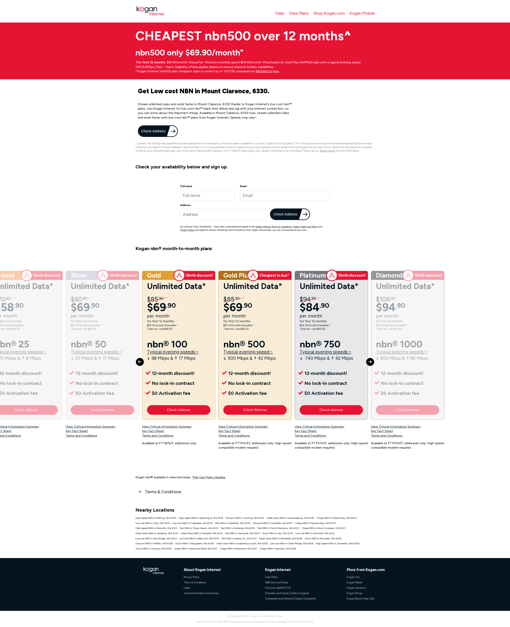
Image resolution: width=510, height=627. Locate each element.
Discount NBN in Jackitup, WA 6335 (245, 518)
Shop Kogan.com (329, 13)
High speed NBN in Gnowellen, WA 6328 (337, 543)
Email (243, 186)
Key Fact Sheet (77, 431)
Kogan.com (353, 577)
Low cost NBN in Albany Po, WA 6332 (199, 538)
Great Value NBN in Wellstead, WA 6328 (280, 538)
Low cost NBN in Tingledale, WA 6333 (193, 523)
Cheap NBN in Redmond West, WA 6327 (195, 548)
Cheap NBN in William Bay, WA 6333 (337, 518)
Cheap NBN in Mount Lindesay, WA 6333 (323, 528)
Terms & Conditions (163, 491)
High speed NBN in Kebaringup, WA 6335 (201, 518)
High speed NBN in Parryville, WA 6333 (156, 528)
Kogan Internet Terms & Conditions (274, 226)
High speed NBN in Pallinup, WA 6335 (155, 518)
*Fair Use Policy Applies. (209, 477)
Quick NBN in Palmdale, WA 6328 (323, 538)
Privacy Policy (187, 230)
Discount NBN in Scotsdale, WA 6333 (272, 523)
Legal (187, 587)
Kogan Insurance (356, 587)
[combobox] (222, 214)
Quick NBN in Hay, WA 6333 (277, 533)
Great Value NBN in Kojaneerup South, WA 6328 (242, 543)
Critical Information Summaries (201, 593)
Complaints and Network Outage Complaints (290, 598)
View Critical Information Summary (90, 426)
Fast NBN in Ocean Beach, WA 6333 (199, 528)
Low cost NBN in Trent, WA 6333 (152, 523)
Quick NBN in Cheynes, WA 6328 (153, 548)
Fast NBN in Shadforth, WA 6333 (232, 523)
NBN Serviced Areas (276, 582)
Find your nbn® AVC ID (278, 587)
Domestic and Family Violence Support (287, 593)
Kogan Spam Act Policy (305, 226)
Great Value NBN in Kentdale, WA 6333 (202, 533)
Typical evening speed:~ (248, 352)
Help (279, 13)
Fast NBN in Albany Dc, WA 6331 (239, 538)
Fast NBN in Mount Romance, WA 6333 (278, 528)
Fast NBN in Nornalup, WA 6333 (238, 528)
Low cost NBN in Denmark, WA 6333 (314, 533)
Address (185, 205)
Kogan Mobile (362, 13)
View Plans (298, 13)
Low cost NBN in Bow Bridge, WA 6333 (156, 538)
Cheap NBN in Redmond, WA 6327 (238, 548)
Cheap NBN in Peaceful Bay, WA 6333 (315, 523)
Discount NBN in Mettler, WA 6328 (154, 543)
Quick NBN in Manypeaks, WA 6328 (194, 543)
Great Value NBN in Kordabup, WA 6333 (156, 533)
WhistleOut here (267, 71)
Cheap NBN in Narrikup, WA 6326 (278, 548)
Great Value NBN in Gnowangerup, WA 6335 (290, 518)
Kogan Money (354, 593)
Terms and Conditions (81, 435)
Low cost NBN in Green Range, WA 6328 (291, 543)
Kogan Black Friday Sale (360, 598)
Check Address (153, 131)
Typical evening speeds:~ (96, 352)
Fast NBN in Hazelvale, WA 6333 (242, 533)
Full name (186, 186)
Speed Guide (327, 150)
